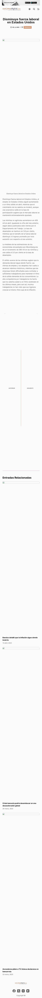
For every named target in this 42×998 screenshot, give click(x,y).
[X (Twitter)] (18, 990)
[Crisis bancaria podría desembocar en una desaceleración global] (21, 723)
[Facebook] (14, 990)
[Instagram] (23, 990)
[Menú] (38, 9)
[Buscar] (34, 9)
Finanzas (27, 27)
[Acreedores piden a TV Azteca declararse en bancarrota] (21, 889)
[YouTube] (27, 990)
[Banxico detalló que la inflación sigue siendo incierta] (21, 557)
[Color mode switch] (30, 9)
